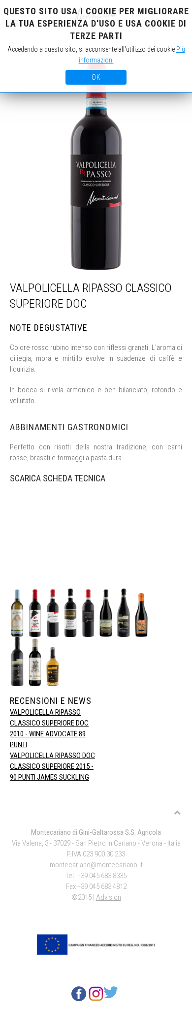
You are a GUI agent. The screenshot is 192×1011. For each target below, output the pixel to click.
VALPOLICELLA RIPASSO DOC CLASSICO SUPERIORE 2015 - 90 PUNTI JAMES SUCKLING (52, 766)
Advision (108, 897)
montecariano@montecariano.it (96, 864)
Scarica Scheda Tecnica (57, 478)
